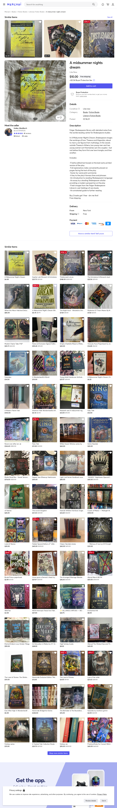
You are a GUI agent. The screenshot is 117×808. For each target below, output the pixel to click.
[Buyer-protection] (94, 80)
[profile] (113, 4)
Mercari (7, 12)
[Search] (93, 4)
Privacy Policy (102, 794)
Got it (104, 801)
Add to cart (91, 86)
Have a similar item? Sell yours (91, 233)
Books (14, 12)
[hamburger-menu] (4, 4)
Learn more (83, 96)
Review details (90, 801)
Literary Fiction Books (36, 12)
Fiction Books (22, 12)
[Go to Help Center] (79, 109)
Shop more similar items (58, 753)
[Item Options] (62, 64)
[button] (103, 4)
